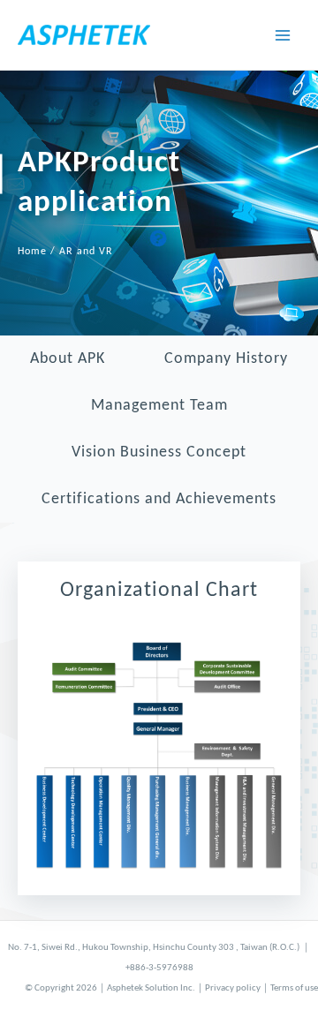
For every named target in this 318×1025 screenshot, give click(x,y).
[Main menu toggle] (283, 35)
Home (32, 251)
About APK (67, 358)
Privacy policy (233, 988)
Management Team (159, 405)
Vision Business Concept (159, 452)
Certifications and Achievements (159, 499)
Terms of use (294, 988)
